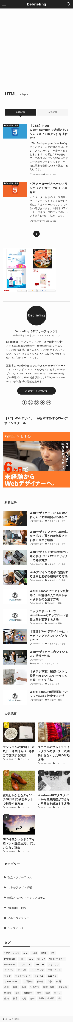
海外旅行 (28, 993)
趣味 (32, 998)
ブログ (7, 976)
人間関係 (28, 981)
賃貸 (24, 998)
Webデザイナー (57, 959)
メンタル (39, 976)
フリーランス (54, 970)
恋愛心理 (62, 987)
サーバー (39, 964)
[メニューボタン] (4, 4)
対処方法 (34, 987)
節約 (6, 998)
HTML (44, 953)
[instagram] (36, 402)
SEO (31, 959)
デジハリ (21, 970)
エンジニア (25, 964)
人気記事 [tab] (52, 112)
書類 (17, 993)
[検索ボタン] (68, 4)
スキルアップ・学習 (19, 887)
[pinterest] (42, 402)
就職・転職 (48, 987)
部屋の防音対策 (46, 998)
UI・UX (41, 959)
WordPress (9, 964)
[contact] (48, 402)
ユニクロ (52, 976)
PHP (22, 959)
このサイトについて (36, 390)
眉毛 (39, 993)
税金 (48, 993)
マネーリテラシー (18, 918)
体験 (50, 981)
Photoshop (9, 959)
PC (53, 953)
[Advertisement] (36, 46)
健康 (6, 987)
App (25, 953)
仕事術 (40, 981)
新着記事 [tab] (20, 112)
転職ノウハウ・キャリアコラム (26, 897)
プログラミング (23, 976)
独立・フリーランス (19, 877)
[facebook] (24, 402)
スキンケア (53, 964)
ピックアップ (36, 970)
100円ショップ (11, 953)
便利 (58, 981)
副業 (15, 987)
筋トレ (57, 993)
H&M (34, 953)
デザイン (8, 970)
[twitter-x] (30, 402)
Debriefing (36, 4)
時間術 (7, 993)
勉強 (24, 987)
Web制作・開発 (17, 907)
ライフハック (15, 928)
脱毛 (15, 998)
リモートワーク (12, 981)
